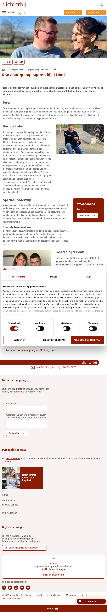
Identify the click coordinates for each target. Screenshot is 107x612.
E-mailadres (12, 404)
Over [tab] (88, 277)
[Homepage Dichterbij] (14, 5)
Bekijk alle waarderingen (53, 569)
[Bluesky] (28, 588)
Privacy (28, 595)
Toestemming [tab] (18, 277)
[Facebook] (4, 588)
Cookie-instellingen (11, 599)
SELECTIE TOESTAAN (53, 340)
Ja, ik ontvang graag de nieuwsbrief (22, 548)
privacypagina (68, 307)
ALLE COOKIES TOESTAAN (87, 340)
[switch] (40, 328)
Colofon (40, 595)
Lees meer (85, 216)
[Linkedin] (10, 588)
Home (3, 69)
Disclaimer (55, 595)
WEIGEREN (19, 340)
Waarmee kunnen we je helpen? (22, 415)
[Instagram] (16, 588)
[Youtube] (22, 588)
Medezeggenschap (74, 595)
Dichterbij (53, 564)
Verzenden (14, 433)
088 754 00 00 (13, 459)
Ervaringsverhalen (15, 69)
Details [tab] (53, 277)
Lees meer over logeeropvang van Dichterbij (27, 350)
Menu (50, 609)
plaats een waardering (53, 575)
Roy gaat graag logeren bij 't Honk (41, 69)
